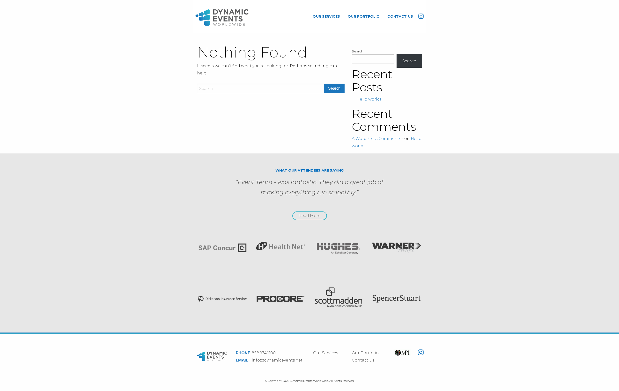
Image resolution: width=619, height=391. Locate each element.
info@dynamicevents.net (277, 360)
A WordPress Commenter (377, 138)
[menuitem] (326, 16)
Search (357, 51)
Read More (310, 215)
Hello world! (369, 99)
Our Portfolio (364, 16)
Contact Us (400, 16)
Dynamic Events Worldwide (222, 17)
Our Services (326, 16)
